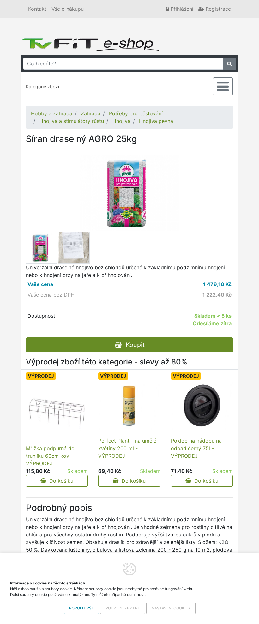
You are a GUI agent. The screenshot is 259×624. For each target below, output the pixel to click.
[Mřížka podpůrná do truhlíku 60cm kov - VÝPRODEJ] (57, 413)
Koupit (133, 345)
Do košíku (59, 481)
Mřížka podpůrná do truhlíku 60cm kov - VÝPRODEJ (50, 456)
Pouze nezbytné (122, 608)
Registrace (217, 9)
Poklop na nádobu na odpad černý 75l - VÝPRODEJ (196, 448)
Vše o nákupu (67, 9)
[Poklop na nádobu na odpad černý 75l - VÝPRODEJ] (202, 406)
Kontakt (37, 9)
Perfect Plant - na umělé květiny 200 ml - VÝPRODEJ (127, 448)
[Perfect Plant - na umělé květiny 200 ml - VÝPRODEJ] (129, 406)
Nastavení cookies (171, 608)
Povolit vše (81, 608)
